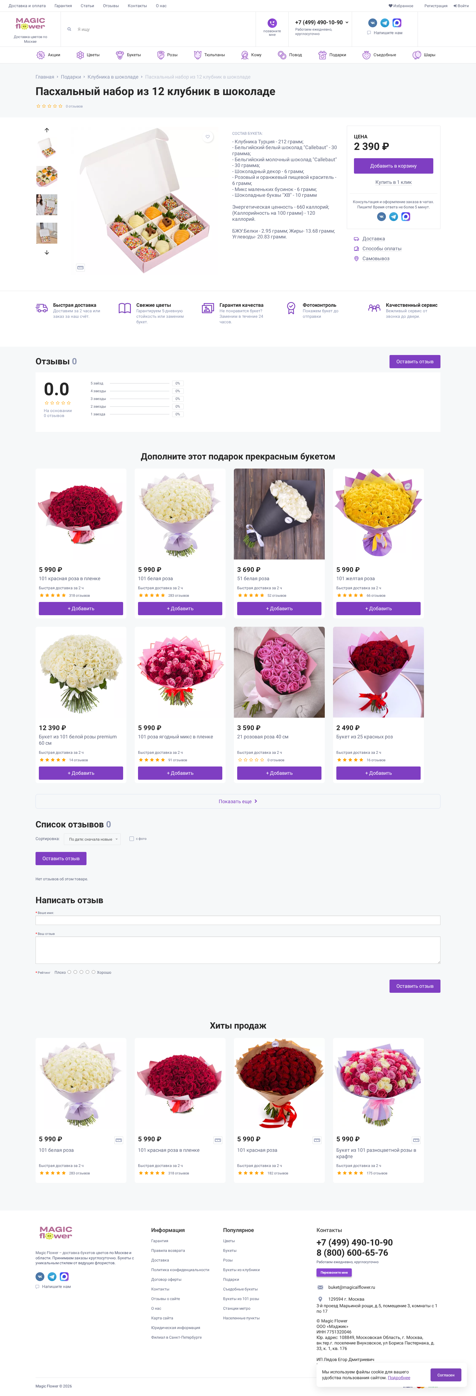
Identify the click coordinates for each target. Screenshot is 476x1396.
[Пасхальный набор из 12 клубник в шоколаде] (144, 201)
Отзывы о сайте (165, 1299)
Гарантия (63, 5)
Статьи (87, 5)
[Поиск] (71, 29)
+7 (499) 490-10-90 (319, 22)
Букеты (230, 1250)
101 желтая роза (355, 578)
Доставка (374, 238)
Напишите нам (388, 32)
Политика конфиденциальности (180, 1270)
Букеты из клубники (241, 1270)
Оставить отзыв (415, 361)
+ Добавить (81, 608)
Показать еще (235, 801)
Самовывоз (376, 258)
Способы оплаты (382, 248)
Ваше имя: (46, 913)
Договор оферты (166, 1279)
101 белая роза (155, 578)
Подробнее (399, 1377)
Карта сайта (162, 1318)
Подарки (231, 1279)
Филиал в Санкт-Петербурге (176, 1337)
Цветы (229, 1241)
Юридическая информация (175, 1327)
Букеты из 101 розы (241, 1299)
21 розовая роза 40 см (262, 736)
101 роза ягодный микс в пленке (175, 736)
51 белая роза (253, 578)
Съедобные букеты (240, 1289)
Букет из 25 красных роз (364, 736)
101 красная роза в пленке (70, 578)
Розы (228, 1260)
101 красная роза (257, 1150)
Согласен (446, 1375)
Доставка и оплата (27, 5)
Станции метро (236, 1308)
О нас (161, 5)
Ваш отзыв (46, 934)
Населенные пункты (241, 1318)
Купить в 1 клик (393, 182)
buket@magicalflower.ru (351, 1287)
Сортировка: (48, 838)
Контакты (137, 5)
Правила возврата (168, 1250)
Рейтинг (44, 973)
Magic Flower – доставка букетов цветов (72, 1252)
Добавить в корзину (393, 166)
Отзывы (111, 5)
